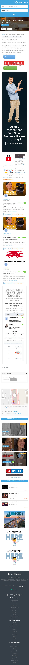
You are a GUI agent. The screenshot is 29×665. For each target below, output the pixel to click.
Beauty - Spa (6, 431)
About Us (15, 612)
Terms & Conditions (14, 616)
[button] (3, 19)
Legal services (14, 660)
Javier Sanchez (7, 233)
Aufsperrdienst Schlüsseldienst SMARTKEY (13, 463)
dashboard (14, 337)
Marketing (14, 650)
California (15, 631)
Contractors (14, 653)
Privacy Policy (14, 617)
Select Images (6, 379)
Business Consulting (14, 646)
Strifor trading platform (9, 203)
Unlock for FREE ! (10, 57)
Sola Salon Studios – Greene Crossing (14, 475)
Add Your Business (14, 602)
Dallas (14, 640)
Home (3, 34)
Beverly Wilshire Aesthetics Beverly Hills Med (13, 447)
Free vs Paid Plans (14, 609)
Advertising (14, 657)
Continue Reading (13, 211)
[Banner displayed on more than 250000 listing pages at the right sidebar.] (14, 538)
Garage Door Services (14, 644)
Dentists (14, 648)
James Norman (7, 199)
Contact (14, 614)
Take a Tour (14, 610)
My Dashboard (14, 600)
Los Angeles (14, 627)
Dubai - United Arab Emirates (14, 626)
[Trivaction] (14, 519)
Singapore (14, 634)
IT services (14, 658)
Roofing (14, 662)
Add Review (5, 24)
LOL (15, 214)
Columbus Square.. (13, 484)
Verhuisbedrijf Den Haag (9, 272)
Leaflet (26, 404)
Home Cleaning (14, 655)
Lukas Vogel (6, 268)
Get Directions (7, 407)
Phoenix (14, 636)
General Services (7, 462)
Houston (14, 629)
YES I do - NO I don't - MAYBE (14, 143)
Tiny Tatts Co (5, 433)
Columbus (12, 489)
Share (9, 28)
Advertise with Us (14, 603)
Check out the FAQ (14, 607)
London (14, 622)
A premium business (11, 68)
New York (14, 624)
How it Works (14, 605)
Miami (14, 638)
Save (4, 28)
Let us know (6, 177)
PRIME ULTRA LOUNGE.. (14, 502)
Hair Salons (6, 367)
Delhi (14, 633)
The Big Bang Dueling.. (14, 493)
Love (21, 214)
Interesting (8, 214)
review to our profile (20, 172)
